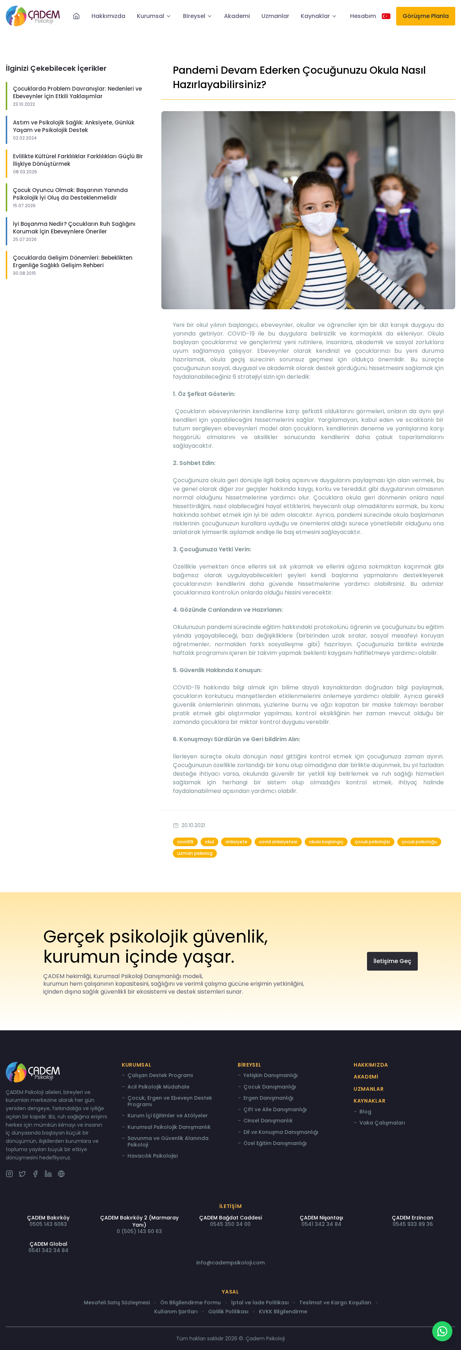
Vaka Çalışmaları (382, 1123)
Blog (365, 1112)
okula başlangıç (326, 842)
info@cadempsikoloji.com (230, 1262)
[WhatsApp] (442, 1331)
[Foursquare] (61, 1173)
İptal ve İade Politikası (260, 1303)
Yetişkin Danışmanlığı (270, 1075)
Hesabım (363, 16)
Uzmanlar (275, 16)
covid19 (185, 842)
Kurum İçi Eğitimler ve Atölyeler (167, 1116)
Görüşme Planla (426, 16)
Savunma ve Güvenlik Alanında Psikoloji (168, 1141)
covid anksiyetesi (278, 842)
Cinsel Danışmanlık (268, 1121)
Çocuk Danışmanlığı (269, 1087)
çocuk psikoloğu (419, 842)
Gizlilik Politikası (228, 1312)
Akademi (237, 16)
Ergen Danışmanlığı (268, 1098)
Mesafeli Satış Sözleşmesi (117, 1303)
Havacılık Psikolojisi (152, 1156)
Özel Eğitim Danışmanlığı (275, 1143)
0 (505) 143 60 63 (139, 1231)
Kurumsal (150, 16)
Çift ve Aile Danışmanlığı (275, 1110)
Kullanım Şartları (176, 1312)
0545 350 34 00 (230, 1224)
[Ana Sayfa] (76, 16)
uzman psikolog (194, 853)
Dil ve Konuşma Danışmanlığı (280, 1132)
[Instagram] (9, 1173)
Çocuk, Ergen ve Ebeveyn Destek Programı (169, 1101)
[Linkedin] (48, 1173)
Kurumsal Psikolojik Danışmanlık (169, 1127)
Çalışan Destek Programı (160, 1075)
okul (209, 842)
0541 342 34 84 (321, 1224)
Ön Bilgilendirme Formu (190, 1303)
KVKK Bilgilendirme (283, 1312)
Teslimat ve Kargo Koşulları (335, 1303)
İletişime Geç (392, 961)
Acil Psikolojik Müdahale (158, 1087)
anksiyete (236, 842)
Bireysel (194, 16)
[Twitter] (22, 1173)
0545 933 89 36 (413, 1224)
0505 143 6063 (48, 1224)
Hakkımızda (108, 16)
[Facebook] (35, 1173)
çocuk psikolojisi (372, 842)
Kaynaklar (315, 16)
